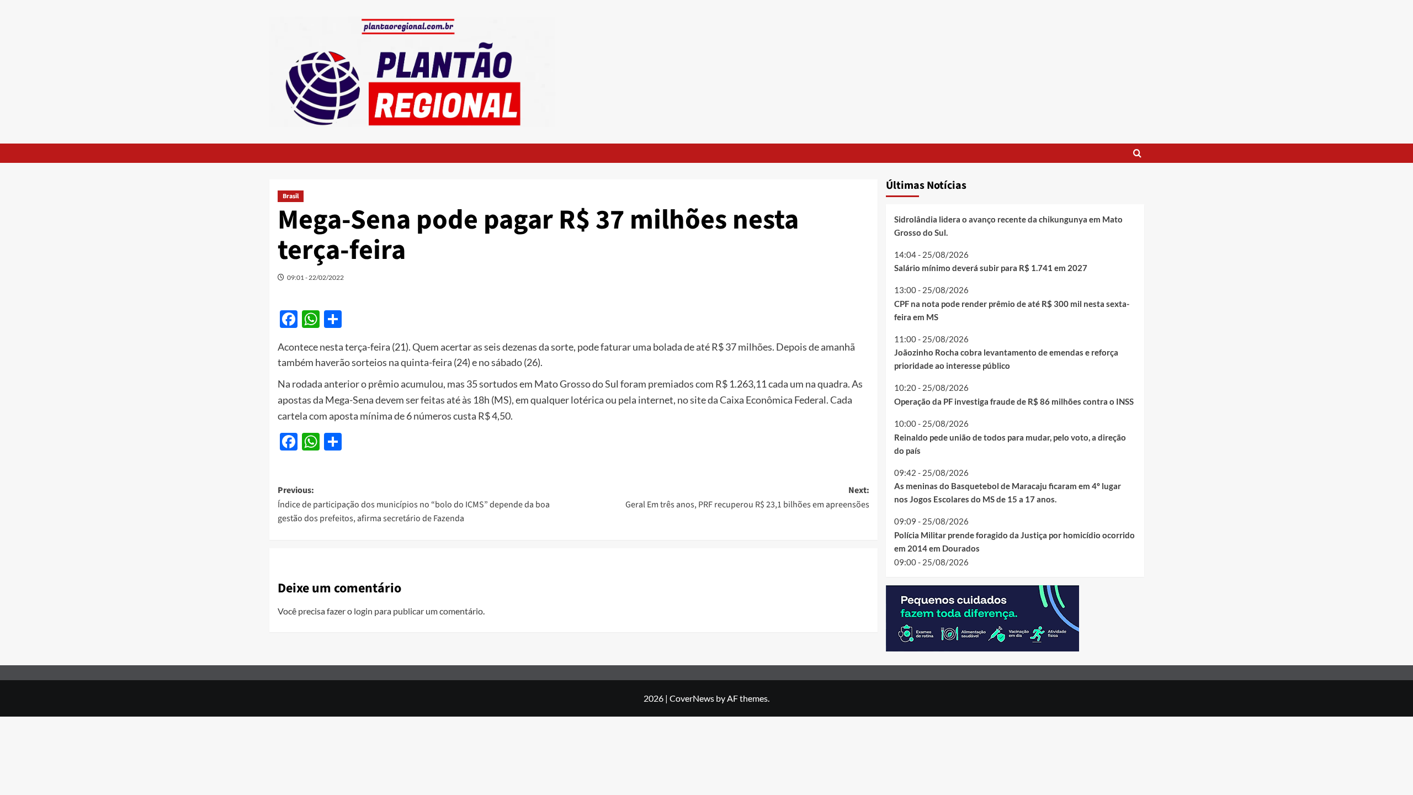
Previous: (414, 504)
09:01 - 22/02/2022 (315, 277)
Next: (747, 497)
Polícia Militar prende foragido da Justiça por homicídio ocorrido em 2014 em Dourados (1014, 541)
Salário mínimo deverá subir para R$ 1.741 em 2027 (990, 268)
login (363, 611)
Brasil (291, 196)
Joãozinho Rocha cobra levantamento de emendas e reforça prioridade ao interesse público (1006, 358)
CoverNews (692, 698)
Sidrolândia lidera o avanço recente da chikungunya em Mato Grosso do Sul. (1008, 225)
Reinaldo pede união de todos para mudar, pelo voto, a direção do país (1010, 443)
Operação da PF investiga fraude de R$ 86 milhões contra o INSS (1014, 401)
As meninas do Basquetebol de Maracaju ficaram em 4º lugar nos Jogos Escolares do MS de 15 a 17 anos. (1007, 492)
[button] (1137, 153)
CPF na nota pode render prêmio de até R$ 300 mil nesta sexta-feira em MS (1011, 310)
